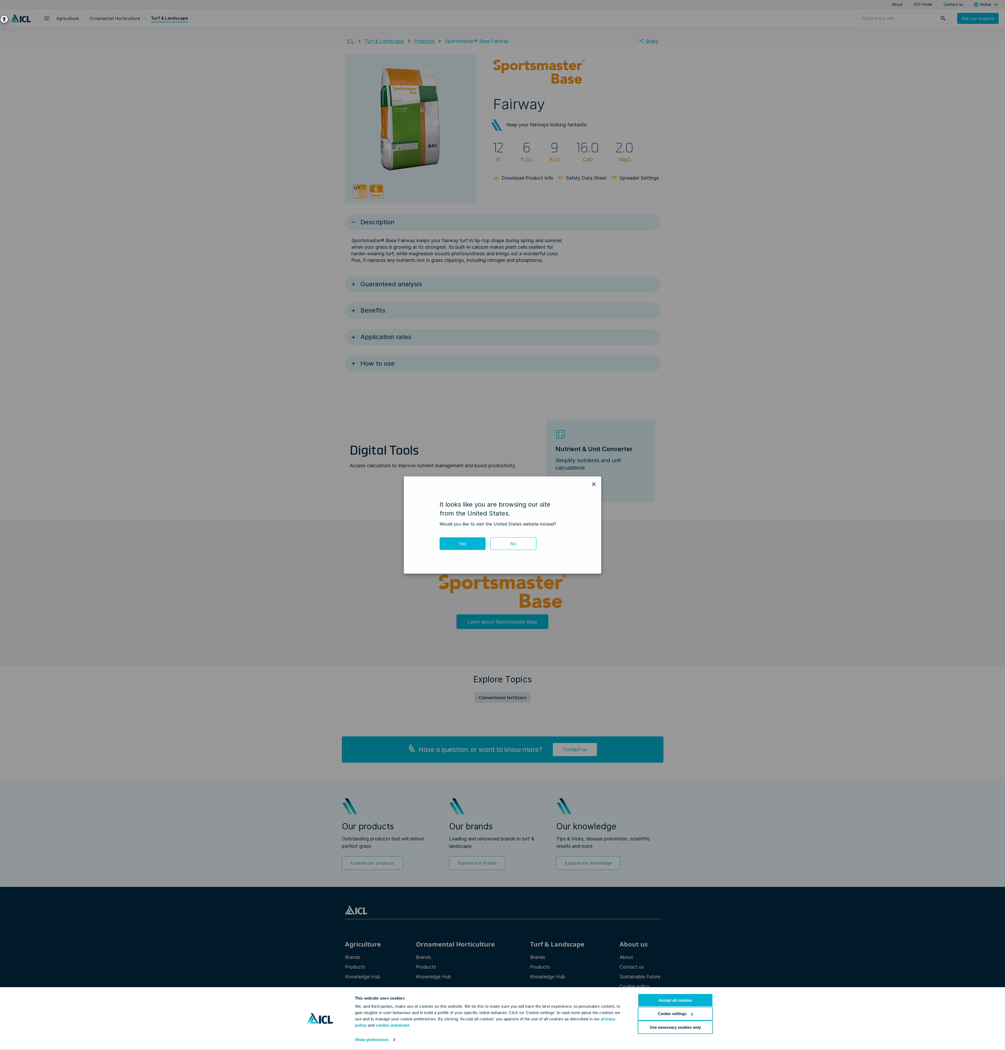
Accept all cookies (675, 1000)
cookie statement (392, 1025)
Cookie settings (672, 1013)
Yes (462, 543)
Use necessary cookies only (675, 1027)
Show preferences (372, 1039)
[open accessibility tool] (4, 19)
